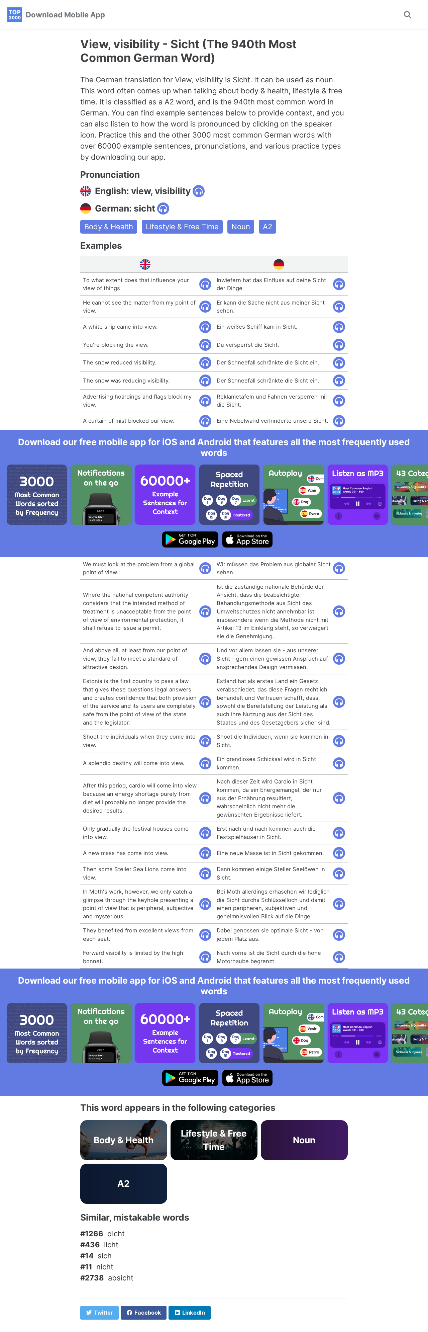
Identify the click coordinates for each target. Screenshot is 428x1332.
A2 (267, 226)
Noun (240, 226)
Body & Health (108, 226)
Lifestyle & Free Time (182, 226)
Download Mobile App (65, 14)
